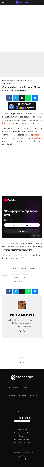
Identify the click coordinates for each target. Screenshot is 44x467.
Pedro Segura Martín (8, 80)
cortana (33, 268)
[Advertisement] (22, 32)
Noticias (19, 80)
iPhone (26, 273)
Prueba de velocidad (22, 430)
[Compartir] (9, 98)
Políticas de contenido (22, 442)
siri (25, 277)
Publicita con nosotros (22, 433)
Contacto (22, 436)
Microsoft (16, 277)
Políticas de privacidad (22, 439)
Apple (14, 268)
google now (16, 273)
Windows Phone (18, 281)
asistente (23, 268)
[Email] (22, 98)
